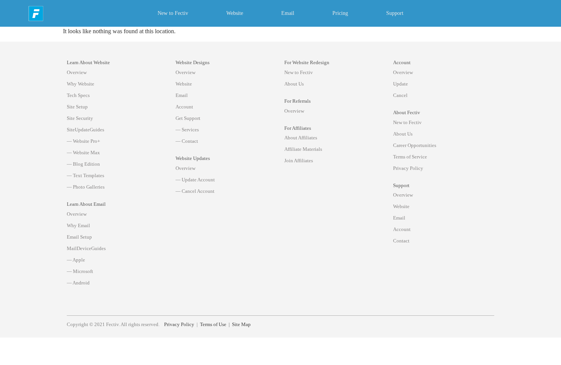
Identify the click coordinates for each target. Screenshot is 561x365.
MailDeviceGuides (86, 248)
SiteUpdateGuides (85, 129)
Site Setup (77, 107)
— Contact (187, 141)
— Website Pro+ (83, 141)
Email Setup (79, 237)
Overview (77, 72)
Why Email (78, 225)
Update (400, 84)
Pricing (340, 13)
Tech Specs (78, 95)
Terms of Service (410, 157)
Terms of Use (213, 324)
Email (287, 13)
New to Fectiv (173, 13)
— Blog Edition (83, 164)
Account (184, 107)
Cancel (400, 95)
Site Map (241, 324)
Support (394, 13)
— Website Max (83, 152)
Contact (401, 241)
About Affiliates (300, 138)
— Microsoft (80, 271)
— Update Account (195, 179)
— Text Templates (85, 175)
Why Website (80, 84)
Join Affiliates (298, 160)
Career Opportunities (414, 145)
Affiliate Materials (303, 149)
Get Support (188, 118)
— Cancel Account (195, 191)
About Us (294, 84)
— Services (187, 129)
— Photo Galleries (86, 187)
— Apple (76, 260)
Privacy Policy (408, 168)
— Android (78, 283)
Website (234, 13)
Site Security (80, 118)
